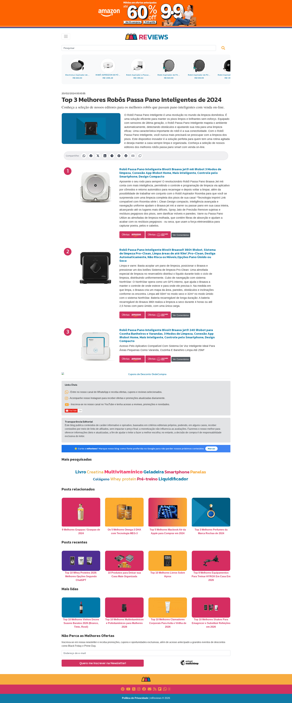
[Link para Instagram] (138, 688)
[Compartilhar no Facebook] (91, 156)
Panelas (198, 472)
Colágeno (101, 479)
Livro (80, 471)
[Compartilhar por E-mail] (133, 156)
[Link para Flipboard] (159, 688)
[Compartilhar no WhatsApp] (84, 156)
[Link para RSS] (154, 688)
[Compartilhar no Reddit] (126, 156)
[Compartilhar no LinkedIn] (105, 156)
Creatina (95, 472)
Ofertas (126, 234)
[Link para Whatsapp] (165, 688)
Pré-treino (147, 479)
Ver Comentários (181, 235)
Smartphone (177, 472)
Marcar (211, 448)
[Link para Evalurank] (169, 688)
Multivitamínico (123, 471)
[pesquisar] (225, 48)
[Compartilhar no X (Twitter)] (98, 156)
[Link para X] (133, 688)
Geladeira (153, 471)
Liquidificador (173, 478)
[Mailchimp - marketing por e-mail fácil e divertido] (189, 665)
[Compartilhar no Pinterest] (119, 156)
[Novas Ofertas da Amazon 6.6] (146, 13)
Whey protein (123, 479)
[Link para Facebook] (144, 688)
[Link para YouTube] (128, 688)
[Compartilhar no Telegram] (112, 156)
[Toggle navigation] (66, 36)
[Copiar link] (140, 156)
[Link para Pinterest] (122, 688)
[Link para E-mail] (149, 688)
